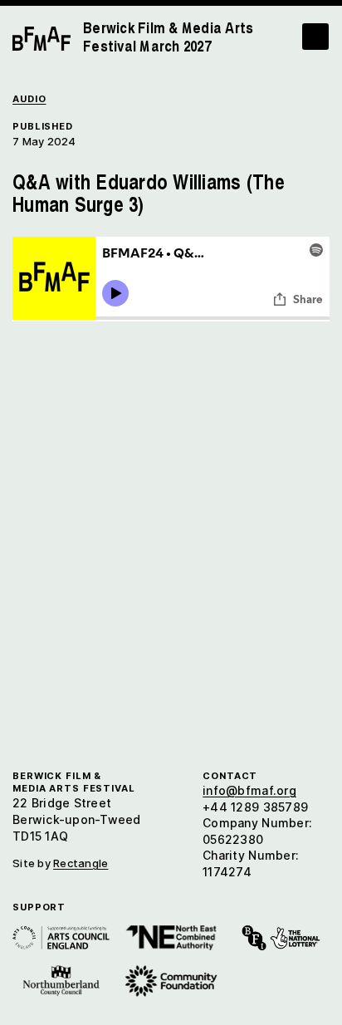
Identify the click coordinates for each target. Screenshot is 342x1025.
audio (29, 99)
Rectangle (80, 863)
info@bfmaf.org (249, 790)
